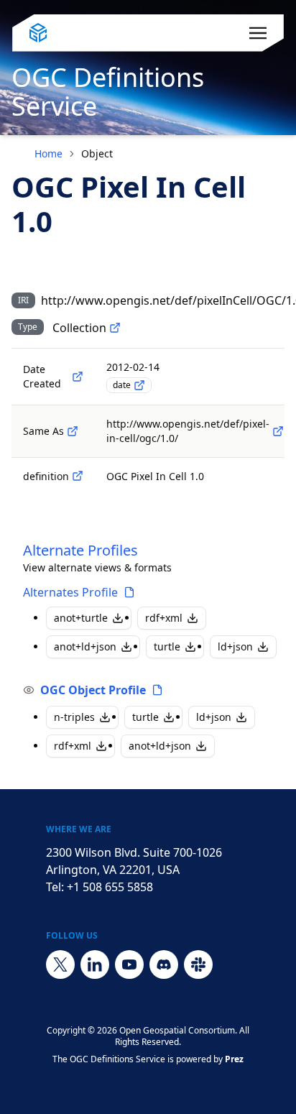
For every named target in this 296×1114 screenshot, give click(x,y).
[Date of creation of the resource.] (77, 376)
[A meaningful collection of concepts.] (115, 327)
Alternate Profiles (80, 550)
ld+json (235, 646)
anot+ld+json (85, 646)
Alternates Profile (70, 592)
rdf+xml (163, 618)
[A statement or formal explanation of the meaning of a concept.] (77, 476)
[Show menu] (258, 33)
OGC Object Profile (93, 690)
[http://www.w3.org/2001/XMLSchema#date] (139, 385)
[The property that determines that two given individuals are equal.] (72, 431)
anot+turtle (81, 618)
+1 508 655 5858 (110, 887)
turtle (167, 646)
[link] (97, 154)
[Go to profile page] (129, 592)
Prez (234, 1059)
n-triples (74, 717)
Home (48, 153)
